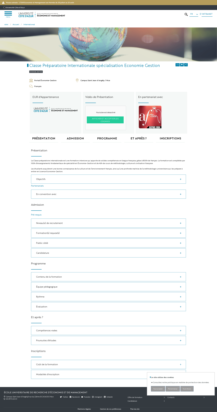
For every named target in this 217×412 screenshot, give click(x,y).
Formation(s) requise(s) (48, 232)
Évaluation (41, 306)
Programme (107, 138)
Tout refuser (187, 389)
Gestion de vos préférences (110, 409)
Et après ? (139, 138)
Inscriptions (170, 138)
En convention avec (46, 193)
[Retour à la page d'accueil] (41, 15)
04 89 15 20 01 (11, 399)
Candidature (42, 252)
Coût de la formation (47, 364)
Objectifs (40, 178)
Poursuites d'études (46, 340)
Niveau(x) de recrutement (49, 222)
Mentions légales (84, 409)
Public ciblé (42, 242)
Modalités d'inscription (47, 374)
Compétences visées (46, 330)
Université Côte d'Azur (15, 7)
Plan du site (134, 409)
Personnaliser (173, 389)
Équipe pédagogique (46, 286)
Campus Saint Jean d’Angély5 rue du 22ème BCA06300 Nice (30, 397)
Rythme (40, 296)
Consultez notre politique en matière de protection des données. (181, 382)
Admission (75, 138)
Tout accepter (158, 389)
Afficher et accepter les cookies (105, 119)
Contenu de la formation (49, 276)
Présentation (43, 138)
